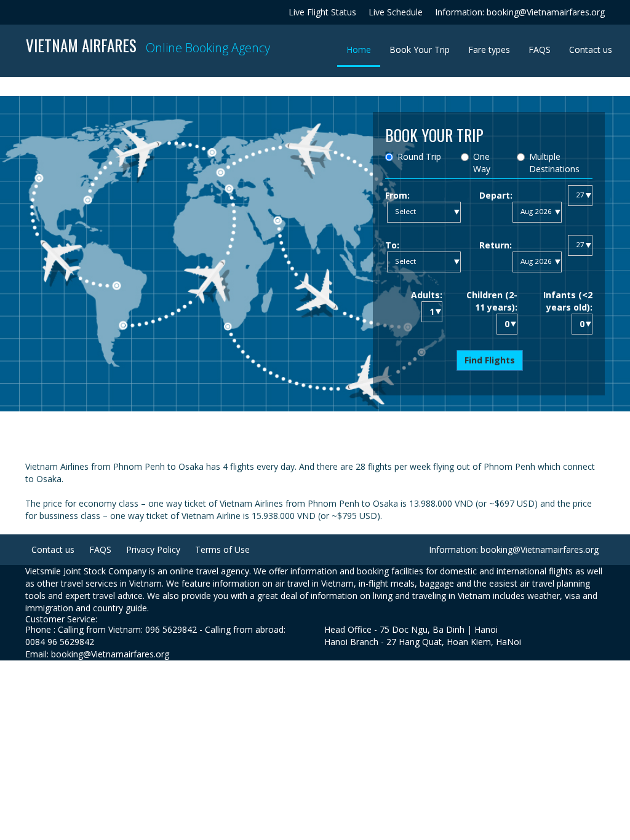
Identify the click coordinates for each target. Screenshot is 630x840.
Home (363, 49)
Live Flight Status (322, 12)
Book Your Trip (419, 49)
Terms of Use (222, 549)
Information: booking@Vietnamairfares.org (520, 12)
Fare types (489, 49)
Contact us (590, 49)
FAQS (539, 49)
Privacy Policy (153, 549)
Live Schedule (396, 12)
